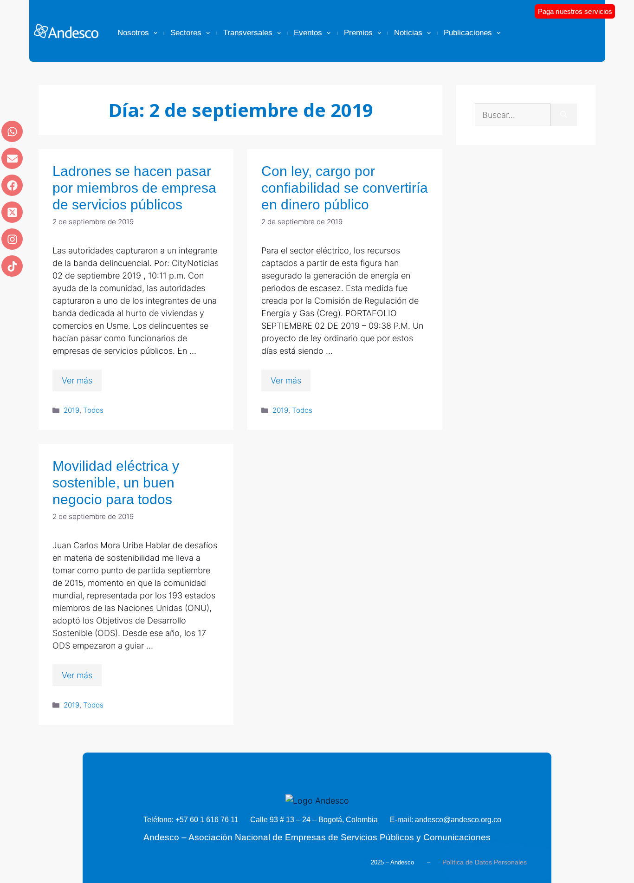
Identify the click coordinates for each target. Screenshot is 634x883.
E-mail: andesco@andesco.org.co (445, 820)
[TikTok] (12, 266)
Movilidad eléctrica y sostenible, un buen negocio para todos (115, 482)
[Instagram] (12, 239)
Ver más (77, 380)
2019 (71, 410)
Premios (358, 32)
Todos (93, 410)
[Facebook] (12, 185)
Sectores (185, 32)
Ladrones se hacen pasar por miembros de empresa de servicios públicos (134, 187)
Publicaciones (468, 32)
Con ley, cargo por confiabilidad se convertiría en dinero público (344, 187)
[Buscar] (563, 115)
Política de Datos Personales (484, 862)
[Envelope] (12, 158)
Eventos (308, 32)
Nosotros (133, 32)
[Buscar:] (512, 115)
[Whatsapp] (12, 131)
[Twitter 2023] (12, 212)
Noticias (408, 32)
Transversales (247, 32)
